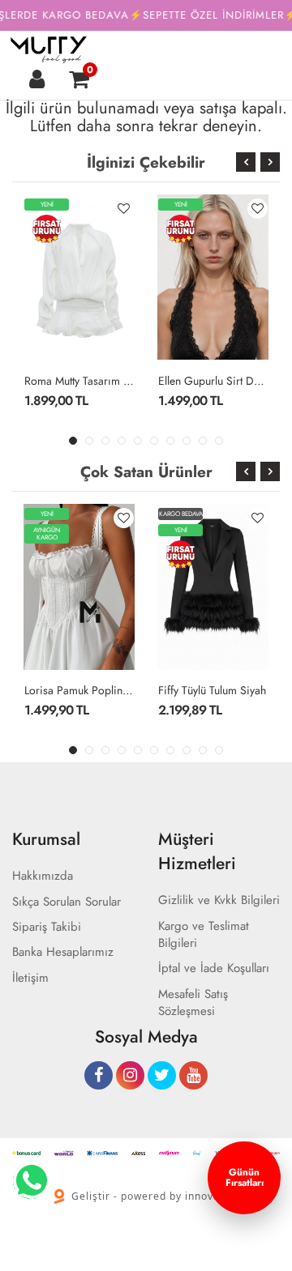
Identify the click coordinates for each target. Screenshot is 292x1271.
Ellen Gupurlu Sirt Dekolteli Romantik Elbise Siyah (213, 381)
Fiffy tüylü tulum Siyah (212, 690)
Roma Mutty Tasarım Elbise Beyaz (79, 381)
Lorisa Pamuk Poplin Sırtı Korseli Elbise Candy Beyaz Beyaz (79, 690)
